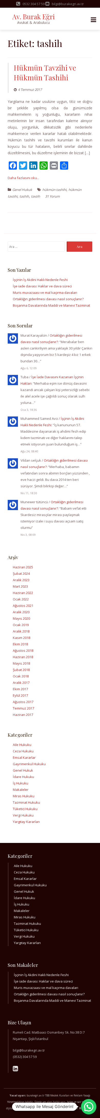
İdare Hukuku (23, 776)
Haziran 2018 (23, 657)
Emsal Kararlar (24, 757)
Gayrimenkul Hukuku (29, 764)
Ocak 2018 (21, 676)
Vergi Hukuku (23, 815)
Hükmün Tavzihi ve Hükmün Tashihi (45, 72)
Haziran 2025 (23, 567)
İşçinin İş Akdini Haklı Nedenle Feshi (40, 279)
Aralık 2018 (21, 631)
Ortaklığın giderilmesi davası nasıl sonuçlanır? (48, 299)
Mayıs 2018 (21, 663)
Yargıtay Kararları (26, 821)
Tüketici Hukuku (25, 808)
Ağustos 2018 (23, 650)
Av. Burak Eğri (33, 16)
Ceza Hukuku (23, 751)
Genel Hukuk (22, 189)
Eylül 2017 (20, 695)
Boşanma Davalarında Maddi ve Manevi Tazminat (51, 305)
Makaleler (20, 789)
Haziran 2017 (23, 714)
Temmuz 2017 (23, 708)
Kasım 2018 (21, 637)
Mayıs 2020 (21, 618)
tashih (24, 196)
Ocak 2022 (21, 599)
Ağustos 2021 (23, 605)
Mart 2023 (20, 586)
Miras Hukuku (23, 796)
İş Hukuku (20, 783)
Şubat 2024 (21, 573)
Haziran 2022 (23, 592)
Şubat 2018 (21, 669)
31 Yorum (52, 196)
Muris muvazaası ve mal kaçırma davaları (45, 292)
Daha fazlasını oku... (23, 178)
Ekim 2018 (20, 644)
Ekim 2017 (20, 689)
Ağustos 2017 (23, 701)
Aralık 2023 (21, 580)
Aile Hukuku (22, 744)
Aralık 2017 (21, 682)
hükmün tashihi (54, 189)
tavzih (35, 196)
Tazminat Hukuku (26, 802)
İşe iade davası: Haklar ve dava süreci (42, 286)
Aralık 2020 (21, 612)
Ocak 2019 (21, 625)
